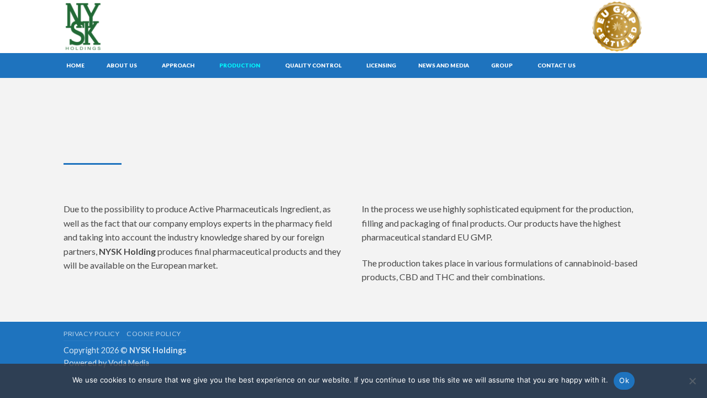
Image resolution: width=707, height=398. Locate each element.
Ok (624, 380)
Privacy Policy (92, 333)
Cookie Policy (153, 333)
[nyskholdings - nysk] (109, 26)
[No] (692, 384)
